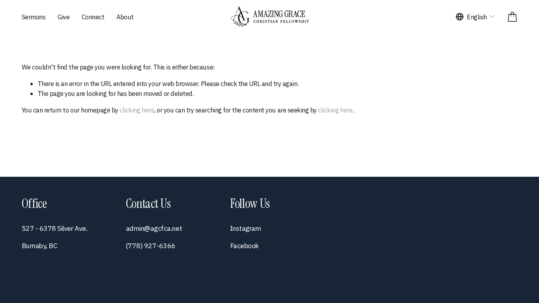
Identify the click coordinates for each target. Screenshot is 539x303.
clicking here (137, 110)
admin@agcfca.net (154, 228)
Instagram (245, 228)
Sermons (34, 17)
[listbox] (476, 16)
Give (63, 17)
